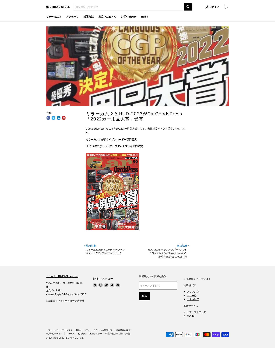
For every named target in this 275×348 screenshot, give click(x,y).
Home (144, 16)
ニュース (70, 333)
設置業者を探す (123, 330)
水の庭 (190, 315)
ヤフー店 (191, 295)
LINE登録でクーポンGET (197, 278)
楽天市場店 (193, 299)
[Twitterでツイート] (53, 118)
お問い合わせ (128, 16)
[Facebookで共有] (48, 118)
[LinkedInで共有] (58, 118)
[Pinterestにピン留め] (64, 118)
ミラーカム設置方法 (103, 330)
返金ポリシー (96, 333)
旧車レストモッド (196, 312)
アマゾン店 (193, 291)
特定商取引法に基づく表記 (118, 333)
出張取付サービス (54, 333)
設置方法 (89, 16)
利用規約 (82, 333)
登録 (144, 296)
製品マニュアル (107, 16)
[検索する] (188, 7)
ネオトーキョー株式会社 (71, 300)
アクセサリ (72, 16)
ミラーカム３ (53, 16)
